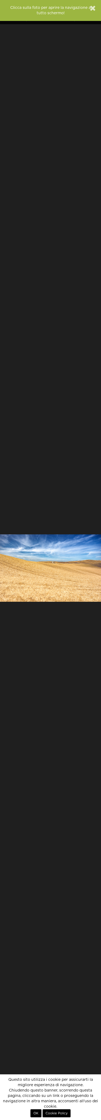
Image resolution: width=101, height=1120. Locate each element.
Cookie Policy (57, 1113)
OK (36, 1113)
